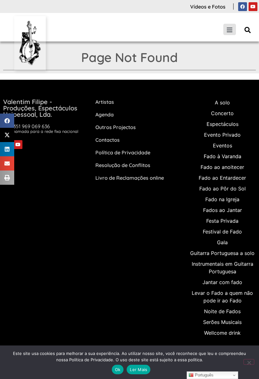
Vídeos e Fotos (208, 6)
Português (204, 375)
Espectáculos (222, 124)
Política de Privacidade (122, 152)
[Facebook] (242, 6)
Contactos (107, 140)
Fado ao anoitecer (222, 167)
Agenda (104, 114)
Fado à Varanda (222, 156)
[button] (247, 30)
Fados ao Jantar (222, 210)
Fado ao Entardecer (222, 178)
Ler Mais (138, 369)
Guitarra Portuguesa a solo (222, 253)
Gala (222, 242)
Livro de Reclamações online (129, 178)
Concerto (222, 113)
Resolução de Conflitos (122, 165)
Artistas (104, 102)
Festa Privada (222, 221)
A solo (222, 102)
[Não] (249, 362)
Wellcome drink (222, 333)
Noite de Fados (222, 311)
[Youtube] (253, 6)
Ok (118, 369)
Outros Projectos (115, 127)
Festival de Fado (222, 231)
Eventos (222, 145)
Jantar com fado (222, 282)
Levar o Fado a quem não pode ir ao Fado (222, 297)
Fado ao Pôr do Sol (222, 188)
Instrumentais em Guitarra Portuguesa (222, 268)
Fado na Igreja (222, 199)
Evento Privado (222, 135)
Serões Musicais (222, 322)
